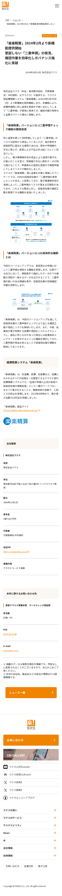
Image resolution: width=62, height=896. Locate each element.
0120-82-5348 (10, 634)
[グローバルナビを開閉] (57, 5)
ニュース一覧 (17, 692)
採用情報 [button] (8, 855)
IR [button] (4, 840)
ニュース (17, 19)
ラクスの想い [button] (10, 810)
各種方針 (28, 866)
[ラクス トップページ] (5, 5)
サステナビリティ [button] (12, 825)
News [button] (6, 832)
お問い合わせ (15, 740)
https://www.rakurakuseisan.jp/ (20, 410)
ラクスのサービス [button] (12, 817)
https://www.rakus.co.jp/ (15, 551)
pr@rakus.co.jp (10, 650)
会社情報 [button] (8, 848)
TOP (7, 19)
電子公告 (42, 866)
